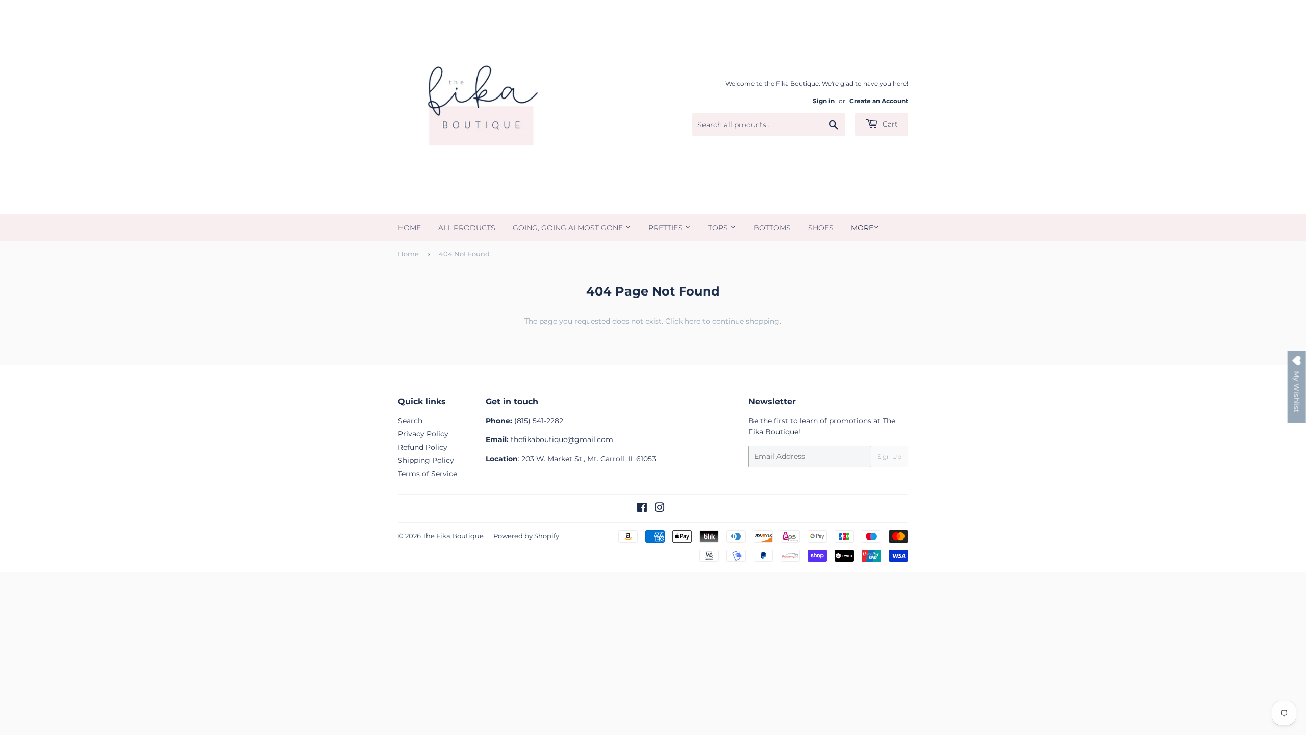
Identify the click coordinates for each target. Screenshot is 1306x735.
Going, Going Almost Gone (569, 227)
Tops (719, 227)
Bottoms (772, 227)
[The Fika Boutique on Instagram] (660, 508)
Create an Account (878, 101)
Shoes (821, 227)
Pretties (666, 227)
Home (409, 227)
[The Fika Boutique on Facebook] (642, 508)
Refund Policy (422, 447)
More (862, 227)
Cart (889, 124)
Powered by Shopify (526, 536)
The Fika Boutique (453, 536)
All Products (466, 227)
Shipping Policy (426, 460)
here (692, 321)
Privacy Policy (423, 433)
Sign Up (889, 456)
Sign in (824, 101)
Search (410, 420)
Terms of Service (427, 473)
